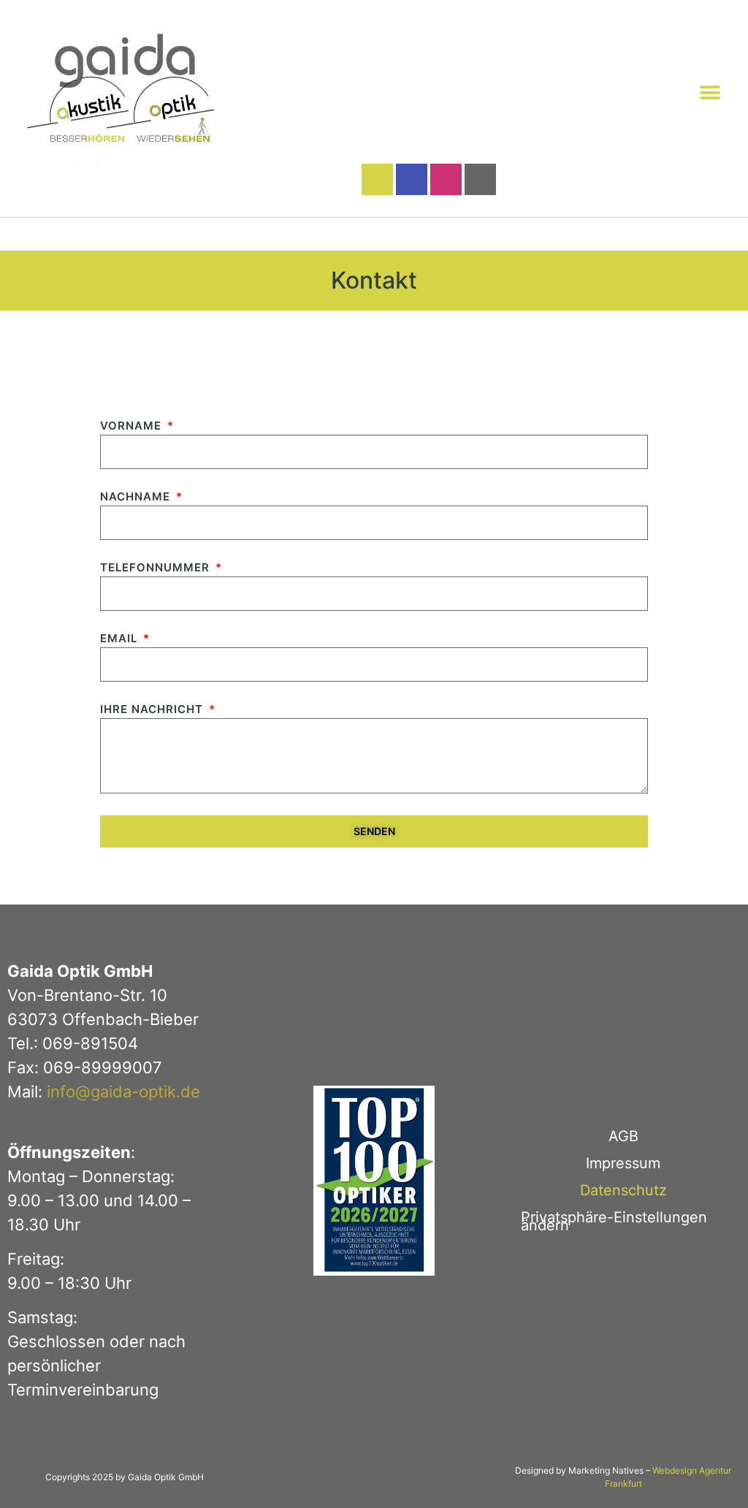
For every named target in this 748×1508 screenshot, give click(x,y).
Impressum (623, 1163)
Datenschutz (623, 1190)
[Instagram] (446, 179)
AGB (623, 1136)
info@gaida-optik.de (123, 1091)
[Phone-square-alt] (377, 179)
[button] (709, 92)
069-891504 (90, 1043)
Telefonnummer (156, 568)
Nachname (137, 497)
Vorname (132, 426)
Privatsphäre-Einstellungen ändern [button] (614, 1221)
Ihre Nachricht (153, 710)
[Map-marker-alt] (480, 179)
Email (120, 639)
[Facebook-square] (411, 179)
